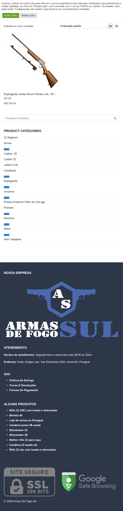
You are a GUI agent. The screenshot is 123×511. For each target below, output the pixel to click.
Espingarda (10, 181)
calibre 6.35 (11, 164)
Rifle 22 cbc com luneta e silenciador (32, 449)
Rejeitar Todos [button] (28, 15)
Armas (8, 143)
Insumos (9, 191)
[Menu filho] (6, 149)
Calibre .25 (10, 153)
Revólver (9, 218)
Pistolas (8, 207)
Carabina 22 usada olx (23, 444)
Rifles (7, 228)
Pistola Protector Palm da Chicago (24, 202)
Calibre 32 (10, 159)
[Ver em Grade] (110, 26)
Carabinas (10, 170)
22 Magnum (11, 137)
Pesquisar (116, 118)
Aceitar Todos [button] (10, 15)
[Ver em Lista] (116, 26)
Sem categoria (12, 239)
